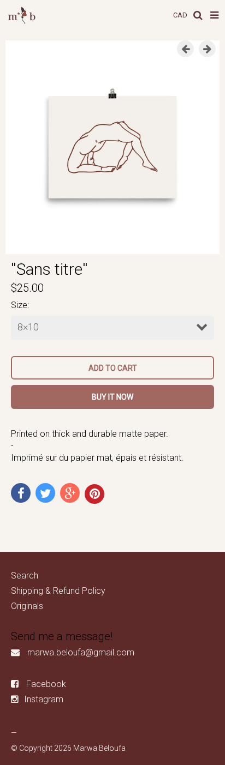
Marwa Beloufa (99, 748)
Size (19, 305)
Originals (27, 606)
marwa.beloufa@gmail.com (80, 652)
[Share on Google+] (70, 493)
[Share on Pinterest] (94, 494)
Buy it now (112, 397)
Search (24, 575)
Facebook (46, 684)
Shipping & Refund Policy (58, 591)
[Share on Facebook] (21, 493)
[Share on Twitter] (45, 493)
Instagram (43, 699)
